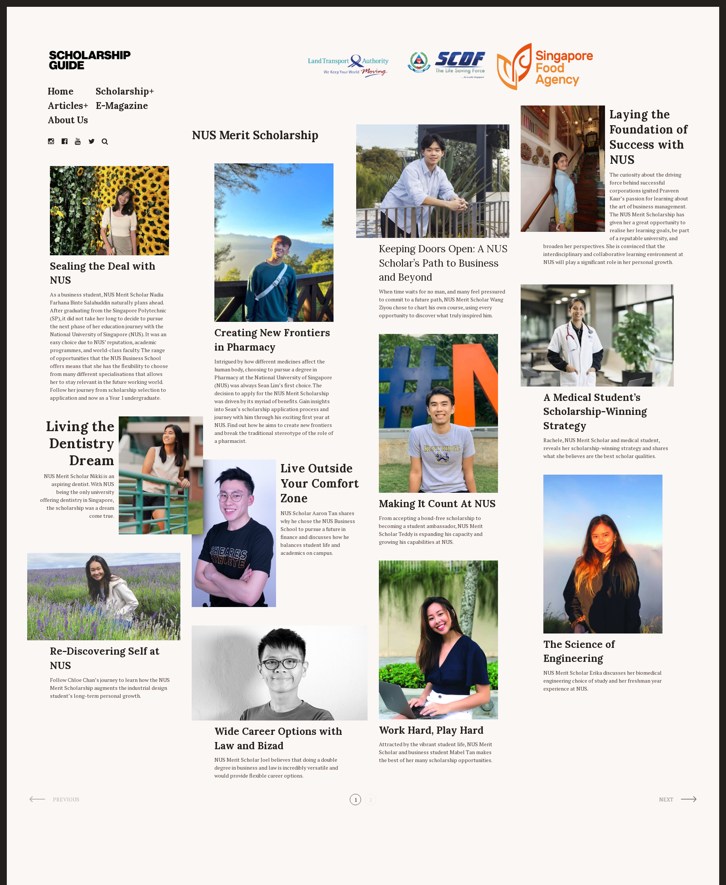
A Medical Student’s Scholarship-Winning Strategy (595, 411)
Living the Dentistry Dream (80, 443)
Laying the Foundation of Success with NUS (649, 137)
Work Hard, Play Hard (431, 730)
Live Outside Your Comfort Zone (320, 483)
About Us (68, 120)
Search (105, 141)
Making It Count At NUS (437, 503)
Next (666, 799)
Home (60, 91)
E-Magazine (122, 106)
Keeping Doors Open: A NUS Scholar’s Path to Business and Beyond (443, 262)
